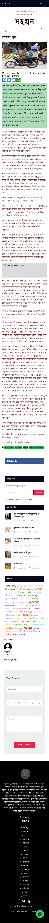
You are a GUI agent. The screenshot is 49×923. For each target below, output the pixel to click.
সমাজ (25, 847)
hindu (8, 624)
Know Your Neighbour (36, 447)
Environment (36, 586)
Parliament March (21, 624)
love (7, 621)
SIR (18, 589)
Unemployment (10, 602)
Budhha (34, 598)
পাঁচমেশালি (25, 877)
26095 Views (36, 546)
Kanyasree (23, 599)
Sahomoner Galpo (11, 631)
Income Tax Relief (35, 589)
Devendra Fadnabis (20, 608)
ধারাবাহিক (25, 843)
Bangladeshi (10, 589)
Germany (36, 628)
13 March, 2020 (22, 532)
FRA (6, 592)
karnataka (24, 589)
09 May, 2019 (21, 521)
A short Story (30, 595)
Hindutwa (27, 615)
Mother (28, 628)
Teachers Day (39, 611)
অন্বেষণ (25, 896)
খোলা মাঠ (25, 885)
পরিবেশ (25, 866)
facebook (19, 595)
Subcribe (39, 492)
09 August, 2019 (22, 546)
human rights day (19, 618)
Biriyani (25, 447)
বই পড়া (25, 827)
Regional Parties (11, 599)
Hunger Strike (25, 592)
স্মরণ (25, 835)
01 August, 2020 (22, 557)
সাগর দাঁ (7, 652)
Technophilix (34, 906)
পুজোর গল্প (25, 839)
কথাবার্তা (25, 831)
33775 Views (36, 532)
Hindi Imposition (35, 618)
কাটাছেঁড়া (25, 862)
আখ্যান (25, 873)
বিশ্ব (25, 892)
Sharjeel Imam (22, 586)
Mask (31, 631)
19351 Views (36, 568)
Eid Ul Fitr (18, 447)
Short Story (10, 585)
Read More (24, 817)
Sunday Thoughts (22, 605)
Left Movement (23, 602)
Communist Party (37, 624)
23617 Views (36, 557)
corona (31, 605)
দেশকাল (25, 854)
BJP (20, 631)
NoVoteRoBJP (10, 605)
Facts (30, 608)
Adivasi (25, 631)
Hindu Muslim (9, 447)
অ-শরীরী (25, 881)
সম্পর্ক (25, 850)
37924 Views (34, 521)
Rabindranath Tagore (13, 615)
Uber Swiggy (26, 611)
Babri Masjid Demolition (14, 628)
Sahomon (34, 911)
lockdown (16, 611)
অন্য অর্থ (25, 858)
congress (34, 602)
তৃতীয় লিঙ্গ (25, 888)
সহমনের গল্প (25, 869)
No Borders (14, 621)
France (22, 621)
